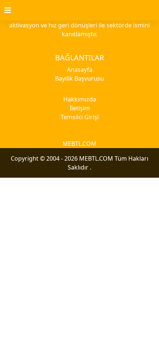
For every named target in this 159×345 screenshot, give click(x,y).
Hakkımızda (79, 99)
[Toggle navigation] (12, 10)
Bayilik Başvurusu (79, 78)
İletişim (80, 108)
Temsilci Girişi (80, 117)
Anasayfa (79, 70)
